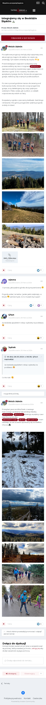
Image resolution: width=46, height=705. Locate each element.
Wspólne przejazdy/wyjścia (25, 30)
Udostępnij (11, 674)
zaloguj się (36, 648)
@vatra (22, 420)
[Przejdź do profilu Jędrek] (4, 349)
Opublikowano (20, 50)
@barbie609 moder (10, 420)
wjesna (12, 280)
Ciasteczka (37, 698)
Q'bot (11, 315)
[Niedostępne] (23, 122)
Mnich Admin (12, 28)
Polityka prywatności (13, 698)
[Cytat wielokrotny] (3, 270)
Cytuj (10, 270)
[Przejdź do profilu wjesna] (4, 281)
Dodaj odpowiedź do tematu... (19, 661)
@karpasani (19, 414)
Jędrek (12, 347)
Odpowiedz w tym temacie (23, 38)
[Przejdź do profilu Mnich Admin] (4, 48)
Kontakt (27, 698)
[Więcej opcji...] (41, 48)
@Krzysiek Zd (32, 420)
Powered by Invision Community (23, 701)
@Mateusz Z (35, 66)
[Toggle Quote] (5, 357)
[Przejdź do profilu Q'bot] (4, 316)
